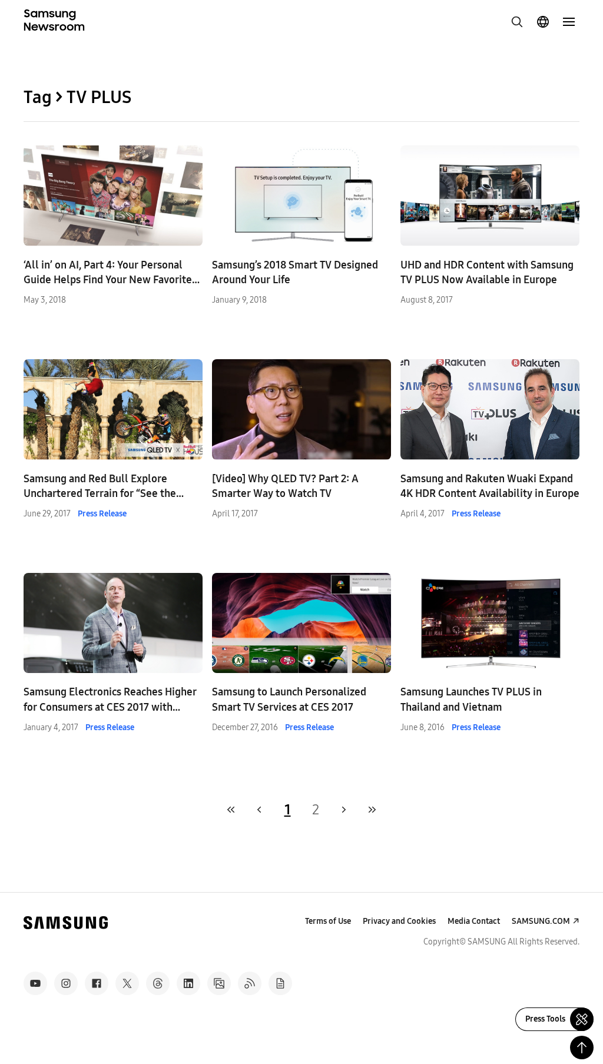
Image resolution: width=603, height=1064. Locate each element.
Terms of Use (328, 921)
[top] (582, 1047)
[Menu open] (568, 21)
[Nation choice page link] (543, 21)
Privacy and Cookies (399, 921)
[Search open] (517, 21)
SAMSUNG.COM (541, 921)
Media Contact (474, 921)
